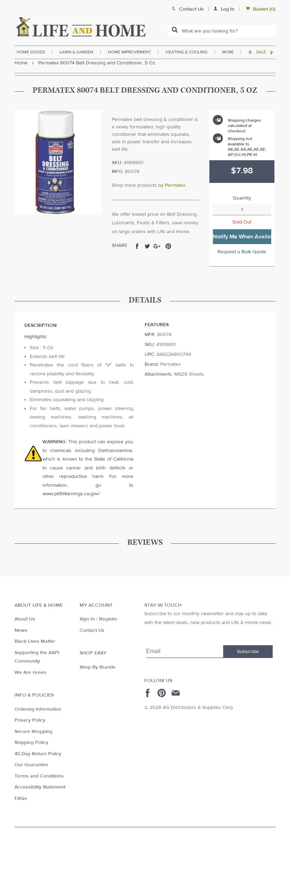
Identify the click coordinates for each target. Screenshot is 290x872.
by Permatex (171, 185)
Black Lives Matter (34, 641)
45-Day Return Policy (37, 754)
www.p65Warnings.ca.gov (70, 494)
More (228, 52)
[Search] (175, 30)
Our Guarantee (31, 765)
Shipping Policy (31, 742)
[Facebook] (149, 693)
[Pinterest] (162, 693)
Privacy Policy (29, 720)
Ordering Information (37, 709)
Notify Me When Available (242, 236)
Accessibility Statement (39, 787)
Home (21, 63)
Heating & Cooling (187, 52)
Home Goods (31, 52)
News (20, 630)
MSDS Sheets (189, 374)
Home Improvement (129, 52)
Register (108, 619)
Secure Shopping (33, 731)
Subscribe (248, 651)
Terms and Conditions (39, 776)
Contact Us (92, 630)
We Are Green (30, 672)
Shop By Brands (97, 667)
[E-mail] (176, 693)
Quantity (242, 198)
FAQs (20, 798)
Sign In (87, 619)
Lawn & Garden (76, 52)
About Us (24, 619)
